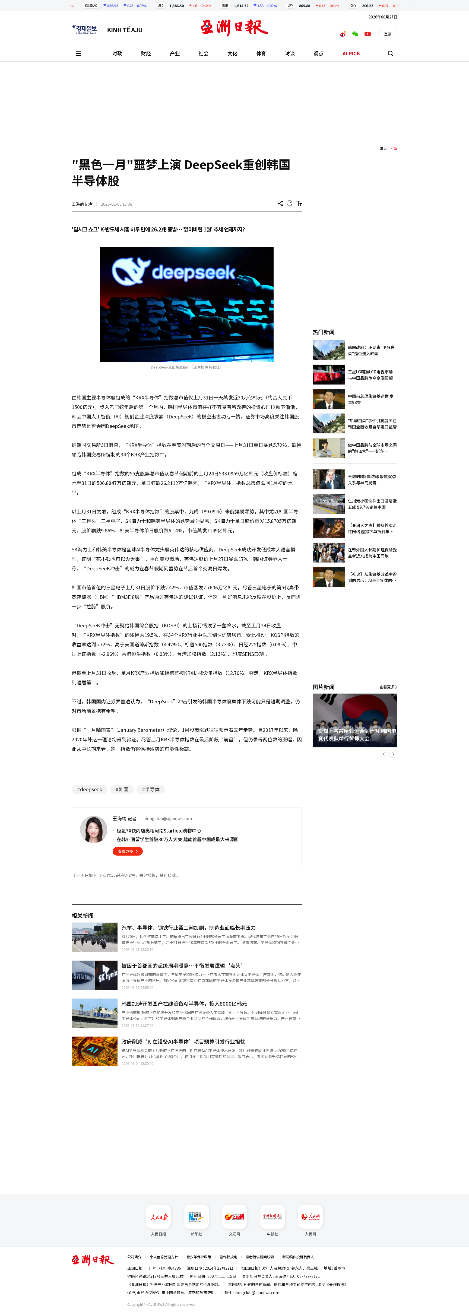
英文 (87, 29)
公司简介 (134, 1256)
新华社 (196, 1234)
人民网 (310, 1234)
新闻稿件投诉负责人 (298, 1256)
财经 (146, 53)
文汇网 (234, 1234)
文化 (232, 53)
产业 (175, 53)
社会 (203, 53)
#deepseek (89, 789)
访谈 (290, 53)
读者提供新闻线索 (260, 1256)
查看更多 (125, 851)
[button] (384, 754)
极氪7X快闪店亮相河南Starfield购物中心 (159, 830)
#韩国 (122, 789)
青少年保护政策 (198, 1256)
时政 (117, 53)
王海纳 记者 (82, 204)
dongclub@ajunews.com (256, 1292)
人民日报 (158, 1234)
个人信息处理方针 (164, 1256)
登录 (388, 34)
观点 (319, 53)
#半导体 (151, 789)
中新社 (272, 1234)
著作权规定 (228, 1256)
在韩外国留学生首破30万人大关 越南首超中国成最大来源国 (178, 839)
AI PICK (351, 53)
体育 (261, 53)
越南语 (127, 29)
